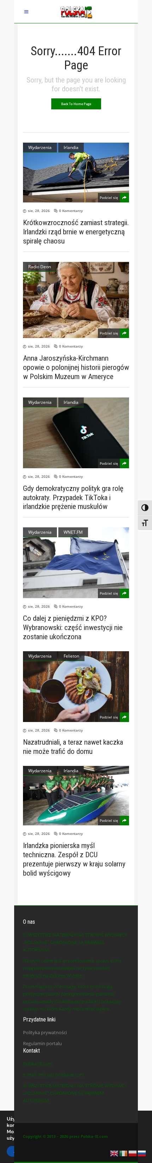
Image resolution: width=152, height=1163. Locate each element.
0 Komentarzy (71, 210)
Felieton (71, 656)
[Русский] (142, 1152)
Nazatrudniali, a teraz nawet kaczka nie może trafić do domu (73, 747)
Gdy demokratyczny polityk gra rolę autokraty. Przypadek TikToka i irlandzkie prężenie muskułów (73, 497)
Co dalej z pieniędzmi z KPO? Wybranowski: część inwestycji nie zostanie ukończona (73, 627)
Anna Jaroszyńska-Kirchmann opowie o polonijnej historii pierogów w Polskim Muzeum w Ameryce (76, 367)
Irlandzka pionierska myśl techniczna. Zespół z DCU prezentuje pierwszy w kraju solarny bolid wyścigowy (74, 859)
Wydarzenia (40, 147)
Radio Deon (39, 267)
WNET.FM (73, 532)
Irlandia (71, 147)
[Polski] (133, 1152)
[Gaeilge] (123, 1152)
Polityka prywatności (45, 1032)
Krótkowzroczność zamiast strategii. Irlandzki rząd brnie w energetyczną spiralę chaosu (76, 231)
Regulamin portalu (42, 1043)
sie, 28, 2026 (39, 210)
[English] (114, 1152)
